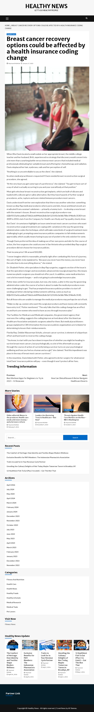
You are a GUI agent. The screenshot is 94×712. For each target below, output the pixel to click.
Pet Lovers (11, 612)
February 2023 (12, 552)
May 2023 (11, 538)
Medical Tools (12, 607)
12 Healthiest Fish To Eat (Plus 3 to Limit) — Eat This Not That (31, 471)
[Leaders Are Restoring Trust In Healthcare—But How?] (47, 404)
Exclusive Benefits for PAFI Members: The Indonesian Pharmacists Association (38, 457)
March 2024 (11, 503)
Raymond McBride (14, 63)
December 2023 (13, 516)
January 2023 (12, 556)
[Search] (86, 18)
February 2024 (12, 507)
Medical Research (14, 602)
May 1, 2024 (81, 672)
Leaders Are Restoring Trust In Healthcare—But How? (45, 417)
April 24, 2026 (12, 674)
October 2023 (12, 525)
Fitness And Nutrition (15, 579)
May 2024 (11, 494)
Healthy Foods (12, 593)
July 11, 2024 (47, 667)
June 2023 (11, 534)
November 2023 (13, 521)
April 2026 (11, 485)
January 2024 (12, 512)
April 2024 (11, 498)
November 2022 (13, 565)
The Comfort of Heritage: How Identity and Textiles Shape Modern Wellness (37, 453)
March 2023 (11, 547)
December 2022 (13, 561)
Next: (69, 378)
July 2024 (10, 489)
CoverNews (60, 708)
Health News (12, 589)
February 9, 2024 (13, 427)
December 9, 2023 (42, 425)
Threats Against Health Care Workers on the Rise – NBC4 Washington (75, 417)
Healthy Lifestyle (14, 598)
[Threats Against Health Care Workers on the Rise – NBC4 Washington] (75, 404)
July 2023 (10, 530)
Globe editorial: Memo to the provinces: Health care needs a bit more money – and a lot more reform (17, 418)
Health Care (11, 34)
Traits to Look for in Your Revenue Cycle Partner (26, 462)
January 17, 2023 (28, 63)
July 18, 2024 (30, 677)
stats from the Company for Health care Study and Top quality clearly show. (52, 219)
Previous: (25, 378)
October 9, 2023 (71, 425)
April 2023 (11, 543)
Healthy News (46, 6)
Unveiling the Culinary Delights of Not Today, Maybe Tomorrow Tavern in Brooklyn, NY (41, 466)
